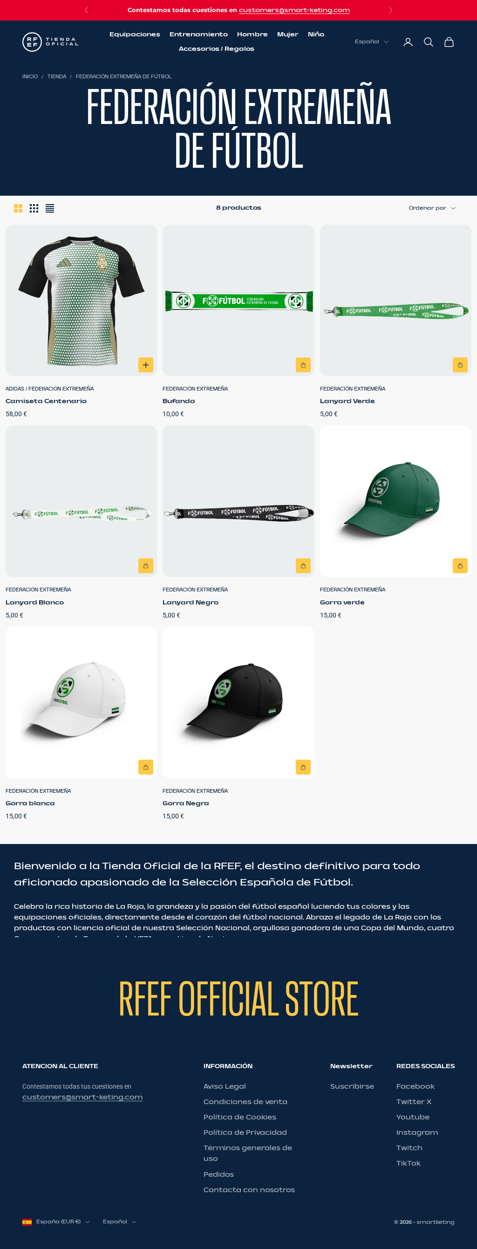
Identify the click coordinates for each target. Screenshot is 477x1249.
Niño (316, 34)
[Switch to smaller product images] (34, 208)
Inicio (30, 77)
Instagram (417, 1133)
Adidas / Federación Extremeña (50, 389)
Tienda (57, 77)
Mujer (288, 34)
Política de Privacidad (245, 1133)
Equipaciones (134, 34)
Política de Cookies (240, 1117)
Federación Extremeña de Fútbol (124, 77)
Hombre (252, 34)
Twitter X (413, 1102)
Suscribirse (352, 1087)
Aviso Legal (225, 1087)
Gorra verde (342, 602)
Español (367, 42)
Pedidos (219, 1175)
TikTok (408, 1163)
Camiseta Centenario (46, 401)
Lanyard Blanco (35, 602)
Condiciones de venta (245, 1102)
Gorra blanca (30, 803)
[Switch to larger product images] (18, 208)
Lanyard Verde (347, 401)
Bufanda (179, 401)
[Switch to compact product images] (50, 208)
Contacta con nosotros (249, 1190)
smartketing (435, 1222)
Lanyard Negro (190, 602)
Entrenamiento (199, 34)
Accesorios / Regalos (216, 49)
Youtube (412, 1117)
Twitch (409, 1148)
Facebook (415, 1087)
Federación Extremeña (195, 389)
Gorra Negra (186, 803)
